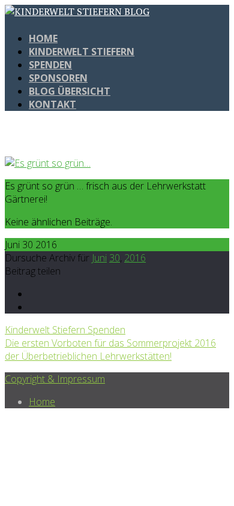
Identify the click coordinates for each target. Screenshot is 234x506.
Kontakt (52, 104)
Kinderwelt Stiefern (81, 51)
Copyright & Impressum (55, 378)
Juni (99, 257)
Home (43, 38)
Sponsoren (58, 78)
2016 (135, 257)
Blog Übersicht (69, 91)
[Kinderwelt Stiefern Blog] (77, 11)
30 (114, 257)
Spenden (50, 64)
